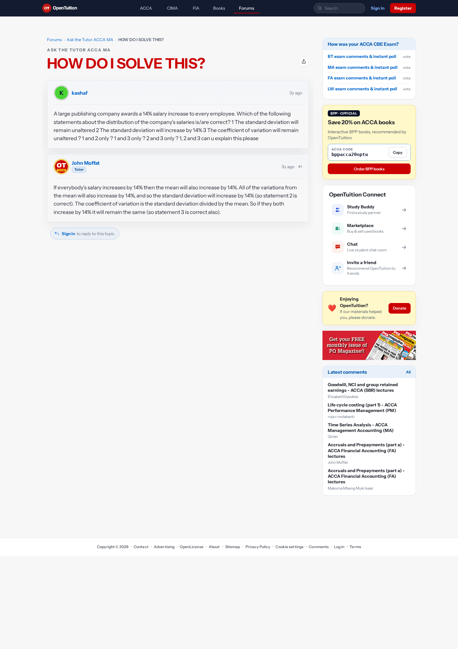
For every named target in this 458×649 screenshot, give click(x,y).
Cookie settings (289, 546)
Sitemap (232, 546)
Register (403, 8)
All (408, 372)
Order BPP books (369, 169)
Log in (339, 546)
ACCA (146, 8)
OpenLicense (191, 546)
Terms (355, 546)
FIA (196, 8)
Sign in (377, 8)
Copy (398, 152)
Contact (141, 546)
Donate (399, 308)
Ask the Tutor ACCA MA (90, 39)
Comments (319, 546)
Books (219, 8)
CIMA (172, 8)
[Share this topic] (304, 61)
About (214, 546)
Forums (246, 8)
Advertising (164, 546)
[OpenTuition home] (61, 8)
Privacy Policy (258, 546)
